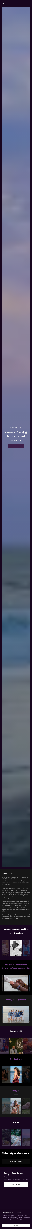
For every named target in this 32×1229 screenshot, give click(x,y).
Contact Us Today (16, 446)
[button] (5, 3)
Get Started (16, 1184)
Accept (16, 1225)
